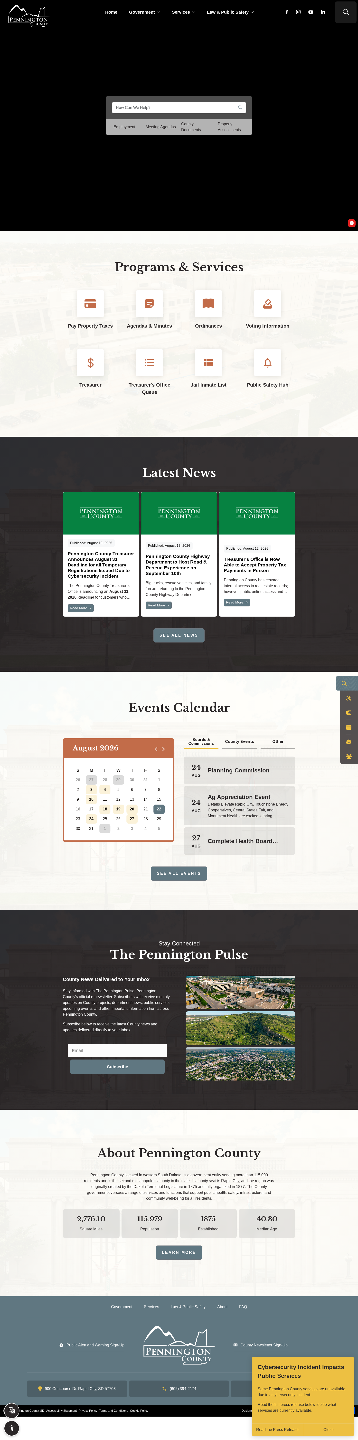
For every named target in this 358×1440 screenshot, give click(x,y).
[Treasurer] (90, 376)
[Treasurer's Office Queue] (149, 376)
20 (132, 809)
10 (91, 799)
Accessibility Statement (61, 1410)
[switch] (352, 223)
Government (142, 12)
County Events (239, 741)
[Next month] (163, 749)
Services (181, 12)
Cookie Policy (139, 1410)
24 (91, 819)
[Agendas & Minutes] (149, 313)
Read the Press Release (277, 1430)
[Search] (238, 108)
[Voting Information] (267, 313)
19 (118, 809)
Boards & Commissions (201, 742)
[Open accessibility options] (11, 1428)
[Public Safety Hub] (267, 376)
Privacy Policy (88, 1410)
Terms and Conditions (113, 1410)
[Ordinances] (208, 313)
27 (91, 780)
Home (111, 12)
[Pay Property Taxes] (90, 313)
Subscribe (117, 1066)
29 (118, 780)
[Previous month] (156, 749)
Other (278, 741)
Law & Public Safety (228, 12)
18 (105, 809)
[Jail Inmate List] (208, 376)
